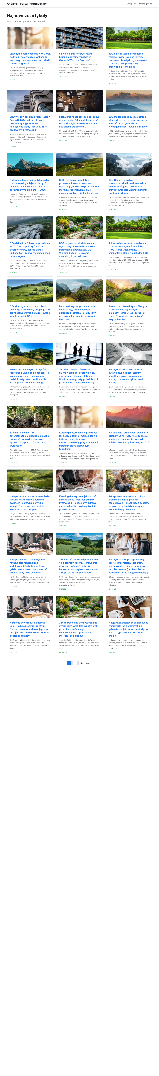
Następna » (85, 663)
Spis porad (131, 4)
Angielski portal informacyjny (27, 3)
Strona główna (145, 4)
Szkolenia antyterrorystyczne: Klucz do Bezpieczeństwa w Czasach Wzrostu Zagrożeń (76, 57)
